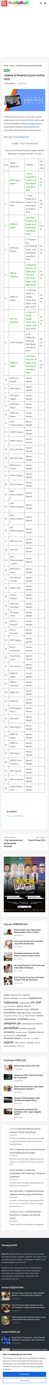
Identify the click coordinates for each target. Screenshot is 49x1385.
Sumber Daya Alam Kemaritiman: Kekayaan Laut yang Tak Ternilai (25, 1214)
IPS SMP (36, 1002)
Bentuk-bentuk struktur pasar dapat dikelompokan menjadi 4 (28, 1087)
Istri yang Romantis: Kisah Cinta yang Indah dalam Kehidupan (29, 966)
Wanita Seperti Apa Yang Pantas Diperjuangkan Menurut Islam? (27, 931)
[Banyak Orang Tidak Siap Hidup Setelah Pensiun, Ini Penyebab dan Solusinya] (5, 1293)
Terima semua (25, 1374)
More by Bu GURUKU (15, 816)
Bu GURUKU (10, 84)
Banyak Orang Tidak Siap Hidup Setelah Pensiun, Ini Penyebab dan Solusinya (28, 1294)
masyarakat (36, 1013)
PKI (32, 1038)
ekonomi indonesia (11, 998)
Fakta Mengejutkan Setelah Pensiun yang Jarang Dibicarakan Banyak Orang (29, 1318)
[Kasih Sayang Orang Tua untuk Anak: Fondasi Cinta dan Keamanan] (8, 977)
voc (23, 1046)
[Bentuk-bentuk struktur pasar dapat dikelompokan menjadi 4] (8, 1087)
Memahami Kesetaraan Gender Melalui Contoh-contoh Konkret (27, 954)
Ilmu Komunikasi (16, 1191)
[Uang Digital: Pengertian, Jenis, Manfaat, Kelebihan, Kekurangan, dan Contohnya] (5, 1338)
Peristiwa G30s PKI (9, 1035)
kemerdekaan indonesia (13, 1009)
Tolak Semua (24, 1380)
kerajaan (27, 1009)
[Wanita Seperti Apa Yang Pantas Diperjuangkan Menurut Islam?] (8, 930)
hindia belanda (23, 998)
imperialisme (35, 998)
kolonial (34, 1009)
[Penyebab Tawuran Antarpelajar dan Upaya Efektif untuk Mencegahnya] (5, 1350)
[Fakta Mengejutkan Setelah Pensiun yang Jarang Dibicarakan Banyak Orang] (5, 1317)
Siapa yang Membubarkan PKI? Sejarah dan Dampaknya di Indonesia (27, 1173)
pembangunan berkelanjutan (32, 1024)
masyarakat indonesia (10, 1016)
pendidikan (11, 1028)
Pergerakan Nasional (36, 1032)
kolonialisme (9, 1012)
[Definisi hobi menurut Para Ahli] (8, 1066)
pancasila (32, 1019)
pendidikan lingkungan (28, 1028)
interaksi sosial (24, 1003)
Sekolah (30, 1042)
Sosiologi (37, 1043)
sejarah (9, 1042)
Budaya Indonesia (16, 995)
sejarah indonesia (20, 1043)
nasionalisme (10, 1019)
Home (6, 66)
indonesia (11, 1002)
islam (5, 1006)
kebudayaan (12, 1006)
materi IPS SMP (30, 1016)
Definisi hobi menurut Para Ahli (26, 1066)
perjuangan (22, 1035)
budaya (7, 995)
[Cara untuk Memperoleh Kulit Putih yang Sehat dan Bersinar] (8, 941)
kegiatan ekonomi (24, 1006)
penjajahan (9, 1032)
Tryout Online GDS (21, 137)
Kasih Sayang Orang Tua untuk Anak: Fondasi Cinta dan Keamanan (29, 978)
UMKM (19, 1046)
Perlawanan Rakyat (12, 1038)
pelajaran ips (12, 1023)
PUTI (11, 1149)
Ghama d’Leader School (31, 123)
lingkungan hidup (24, 1013)
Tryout (12, 66)
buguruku (26, 995)
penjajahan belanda (21, 1032)
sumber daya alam (10, 1046)
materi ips (21, 1016)
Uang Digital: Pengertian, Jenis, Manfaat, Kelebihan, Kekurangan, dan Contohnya (28, 1338)
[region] (24, 1368)
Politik (36, 1038)
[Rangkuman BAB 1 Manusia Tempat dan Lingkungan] (8, 1075)
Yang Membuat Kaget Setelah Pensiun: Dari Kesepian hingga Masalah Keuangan (28, 1306)
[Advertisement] (24, 32)
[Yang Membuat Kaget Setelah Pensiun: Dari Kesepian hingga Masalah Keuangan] (5, 1305)
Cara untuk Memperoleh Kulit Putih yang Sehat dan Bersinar (28, 942)
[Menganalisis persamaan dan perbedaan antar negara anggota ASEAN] (8, 1110)
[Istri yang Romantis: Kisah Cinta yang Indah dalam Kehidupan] (8, 965)
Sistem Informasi (16, 1170)
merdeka (39, 1015)
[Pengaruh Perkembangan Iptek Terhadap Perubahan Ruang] (8, 1098)
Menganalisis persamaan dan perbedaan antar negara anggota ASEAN (27, 1111)
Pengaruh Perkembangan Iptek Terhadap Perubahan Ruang (27, 1099)
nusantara (22, 1018)
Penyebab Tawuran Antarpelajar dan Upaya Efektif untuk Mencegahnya (29, 1350)
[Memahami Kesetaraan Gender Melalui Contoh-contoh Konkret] (8, 953)
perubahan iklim (26, 1038)
